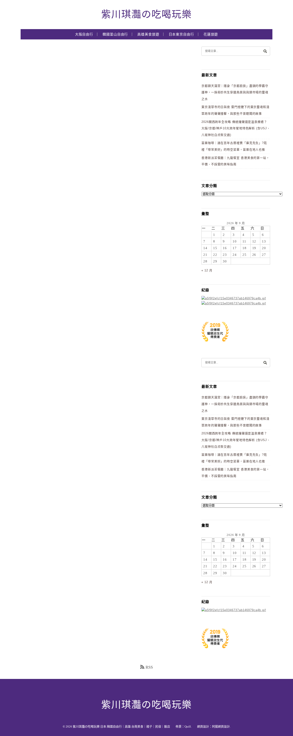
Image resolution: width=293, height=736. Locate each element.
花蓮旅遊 (210, 34)
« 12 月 (206, 270)
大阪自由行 (84, 34)
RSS (149, 667)
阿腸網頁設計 (221, 726)
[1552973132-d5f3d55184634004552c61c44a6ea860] (215, 344)
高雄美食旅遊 (148, 34)
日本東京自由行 (181, 34)
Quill (187, 726)
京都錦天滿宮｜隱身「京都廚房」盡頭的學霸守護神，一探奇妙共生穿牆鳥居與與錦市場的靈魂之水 (234, 92)
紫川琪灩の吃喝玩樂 (146, 14)
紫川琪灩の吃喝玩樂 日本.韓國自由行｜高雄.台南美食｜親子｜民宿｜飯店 (121, 726)
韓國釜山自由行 (115, 34)
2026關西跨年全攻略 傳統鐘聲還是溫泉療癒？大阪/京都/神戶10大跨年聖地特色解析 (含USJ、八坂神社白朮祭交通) (235, 128)
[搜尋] (265, 51)
